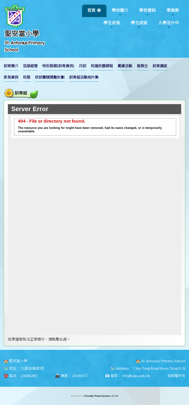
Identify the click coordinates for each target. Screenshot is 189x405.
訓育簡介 (11, 65)
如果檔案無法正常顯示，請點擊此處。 (39, 339)
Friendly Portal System (97, 396)
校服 (26, 77)
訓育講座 (160, 65)
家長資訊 (11, 77)
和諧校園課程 (102, 65)
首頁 (91, 10)
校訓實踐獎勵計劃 (50, 77)
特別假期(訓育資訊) (58, 65)
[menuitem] (11, 65)
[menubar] (94, 72)
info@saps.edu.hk (136, 375)
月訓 (82, 65)
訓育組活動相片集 (84, 77)
